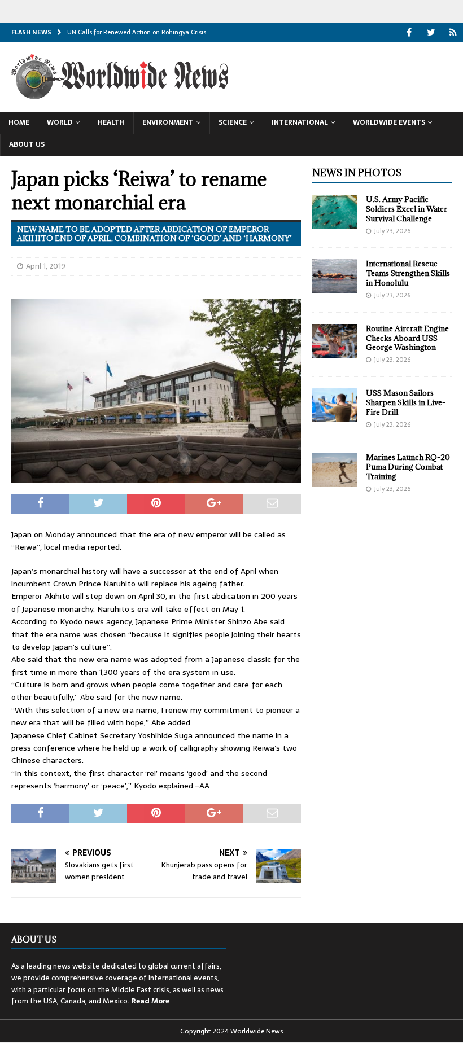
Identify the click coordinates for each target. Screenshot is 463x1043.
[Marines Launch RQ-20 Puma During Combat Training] (334, 470)
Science (233, 122)
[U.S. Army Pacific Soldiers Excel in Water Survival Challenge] (334, 212)
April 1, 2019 (45, 266)
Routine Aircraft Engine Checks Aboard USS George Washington (407, 338)
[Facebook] (409, 32)
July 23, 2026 (392, 231)
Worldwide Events (389, 122)
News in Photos (356, 172)
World (60, 122)
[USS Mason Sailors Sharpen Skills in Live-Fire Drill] (334, 405)
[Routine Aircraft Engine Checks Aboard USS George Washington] (334, 341)
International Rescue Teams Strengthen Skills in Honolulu (408, 273)
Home (18, 122)
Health (111, 122)
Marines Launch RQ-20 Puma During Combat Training (408, 466)
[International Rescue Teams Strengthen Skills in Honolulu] (334, 276)
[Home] (453, 32)
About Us (27, 144)
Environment (168, 122)
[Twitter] (431, 32)
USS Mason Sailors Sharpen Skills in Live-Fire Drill (405, 402)
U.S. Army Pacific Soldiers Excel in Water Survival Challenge (406, 209)
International (300, 122)
